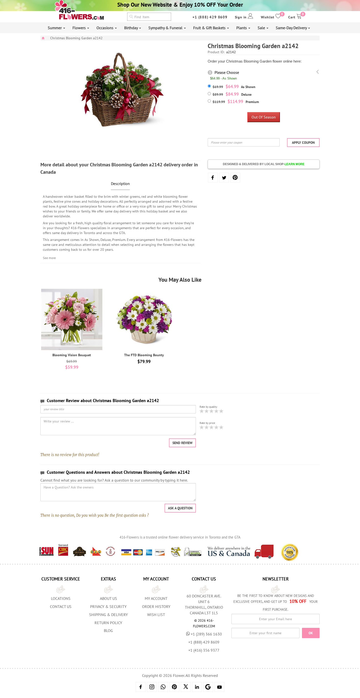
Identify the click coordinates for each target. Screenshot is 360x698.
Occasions (105, 27)
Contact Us (61, 606)
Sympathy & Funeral (165, 27)
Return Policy (108, 622)
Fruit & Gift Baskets (210, 27)
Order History (156, 606)
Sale (262, 27)
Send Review (182, 443)
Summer (55, 27)
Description (120, 183)
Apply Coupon (303, 142)
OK (311, 633)
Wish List (156, 614)
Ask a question (180, 508)
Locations (61, 598)
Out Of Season (264, 117)
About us (108, 598)
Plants (242, 27)
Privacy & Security (108, 606)
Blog (108, 630)
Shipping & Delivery (108, 614)
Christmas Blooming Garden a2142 (76, 38)
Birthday (131, 27)
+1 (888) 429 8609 (210, 17)
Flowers (79, 27)
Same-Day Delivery (292, 27)
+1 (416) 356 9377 (203, 650)
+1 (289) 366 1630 (206, 634)
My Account (156, 598)
